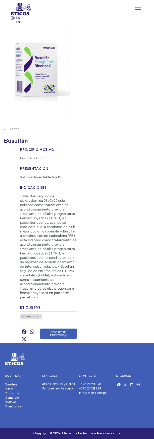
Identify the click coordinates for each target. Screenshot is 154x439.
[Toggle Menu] (138, 9)
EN (18, 18)
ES (18, 22)
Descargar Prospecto (58, 334)
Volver (14, 129)
